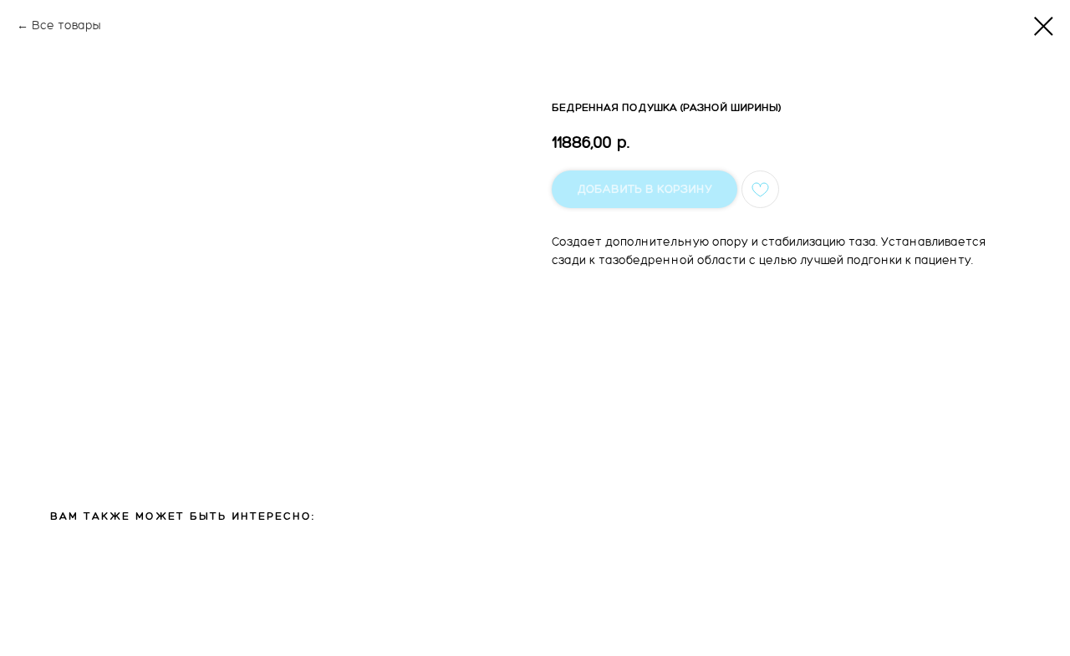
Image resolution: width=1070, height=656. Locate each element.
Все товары (66, 25)
